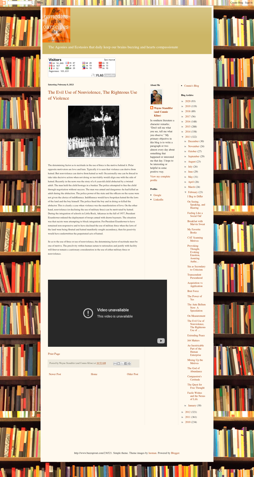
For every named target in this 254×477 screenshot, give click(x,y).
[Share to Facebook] (126, 363)
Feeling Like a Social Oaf (195, 214)
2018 (188, 111)
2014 (188, 131)
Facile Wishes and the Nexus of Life (196, 396)
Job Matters (193, 340)
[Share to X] (122, 363)
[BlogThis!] (118, 363)
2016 (188, 121)
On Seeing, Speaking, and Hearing (196, 205)
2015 (188, 126)
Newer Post (55, 374)
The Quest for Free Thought (196, 386)
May (191, 177)
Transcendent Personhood (194, 276)
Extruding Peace (196, 335)
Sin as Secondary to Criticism (196, 268)
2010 (188, 422)
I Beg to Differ (195, 196)
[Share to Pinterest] (129, 363)
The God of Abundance (194, 369)
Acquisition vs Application (194, 284)
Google (157, 195)
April (191, 182)
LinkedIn (158, 199)
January (192, 405)
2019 (188, 106)
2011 (188, 417)
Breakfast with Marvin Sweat (196, 222)
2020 (188, 101)
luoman (152, 453)
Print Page (54, 354)
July (190, 166)
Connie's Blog (191, 85)
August (192, 161)
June (191, 171)
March (192, 187)
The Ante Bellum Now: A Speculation (196, 307)
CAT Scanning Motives (195, 239)
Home (94, 374)
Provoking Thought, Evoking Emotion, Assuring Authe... (193, 253)
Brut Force (193, 291)
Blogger (175, 453)
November (194, 146)
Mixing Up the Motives (195, 361)
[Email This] (115, 363)
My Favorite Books (193, 231)
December (194, 141)
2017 (188, 116)
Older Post (132, 374)
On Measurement (196, 316)
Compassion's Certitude (194, 378)
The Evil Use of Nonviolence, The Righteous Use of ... (196, 325)
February (193, 192)
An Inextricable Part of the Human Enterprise (195, 350)
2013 (188, 136)
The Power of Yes (194, 297)
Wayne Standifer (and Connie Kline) (163, 111)
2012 (188, 412)
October (192, 151)
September (194, 156)
